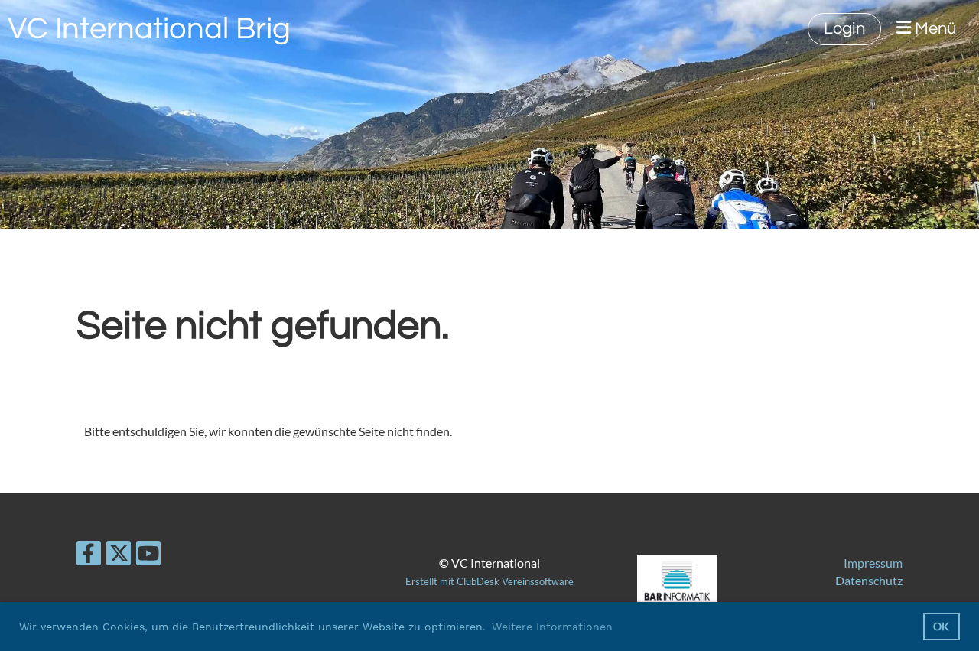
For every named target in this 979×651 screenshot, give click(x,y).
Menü (933, 28)
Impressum (873, 562)
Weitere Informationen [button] (552, 626)
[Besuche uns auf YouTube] (148, 556)
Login (844, 28)
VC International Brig (149, 28)
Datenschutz (869, 580)
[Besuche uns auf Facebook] (88, 556)
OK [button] (941, 626)
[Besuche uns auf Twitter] (118, 556)
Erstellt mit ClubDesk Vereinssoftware (489, 581)
